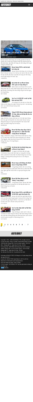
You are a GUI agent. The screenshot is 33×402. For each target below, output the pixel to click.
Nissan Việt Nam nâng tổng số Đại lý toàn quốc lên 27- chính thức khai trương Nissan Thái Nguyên (21, 131)
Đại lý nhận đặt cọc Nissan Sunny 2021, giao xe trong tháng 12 (20, 84)
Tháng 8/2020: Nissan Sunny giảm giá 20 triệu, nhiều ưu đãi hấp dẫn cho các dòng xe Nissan (22, 114)
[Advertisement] (16, 23)
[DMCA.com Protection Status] (5, 267)
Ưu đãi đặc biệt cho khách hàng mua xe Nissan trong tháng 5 (21, 148)
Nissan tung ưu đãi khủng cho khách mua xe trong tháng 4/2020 (21, 164)
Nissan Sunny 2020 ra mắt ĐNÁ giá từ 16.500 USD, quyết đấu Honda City (22, 193)
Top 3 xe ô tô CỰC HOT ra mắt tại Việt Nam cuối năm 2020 (22, 99)
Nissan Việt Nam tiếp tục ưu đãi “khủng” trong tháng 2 (20, 179)
